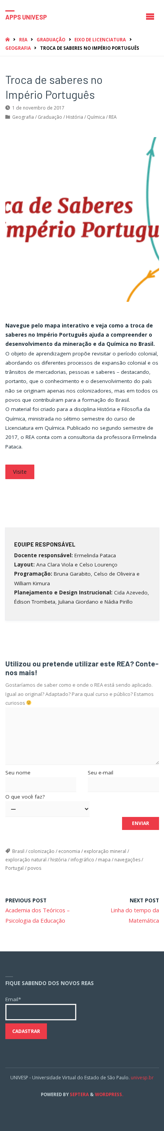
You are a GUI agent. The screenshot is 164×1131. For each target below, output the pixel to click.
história (58, 859)
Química (96, 117)
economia (69, 851)
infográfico (82, 859)
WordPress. (109, 1094)
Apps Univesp (26, 16)
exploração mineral (105, 851)
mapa (104, 859)
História (74, 117)
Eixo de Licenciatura (100, 40)
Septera (79, 1094)
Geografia (18, 48)
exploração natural (26, 859)
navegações (127, 859)
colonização (41, 851)
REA (23, 40)
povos (34, 868)
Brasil (18, 851)
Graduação (51, 40)
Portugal (14, 868)
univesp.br (142, 1077)
